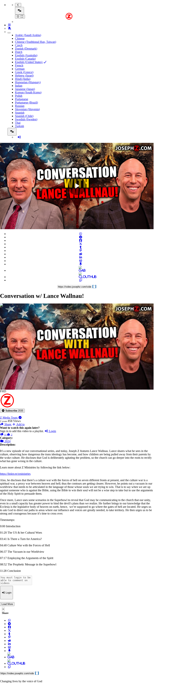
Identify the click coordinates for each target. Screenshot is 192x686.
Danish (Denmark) (26, 48)
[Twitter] (80, 243)
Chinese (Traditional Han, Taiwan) (35, 41)
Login (52, 431)
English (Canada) (25, 58)
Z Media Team (9, 417)
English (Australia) (26, 55)
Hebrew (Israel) (24, 75)
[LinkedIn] (80, 257)
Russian (19, 105)
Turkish (19, 126)
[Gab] (80, 270)
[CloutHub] (80, 276)
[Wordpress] (80, 260)
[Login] (19, 137)
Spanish (19, 112)
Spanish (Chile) (24, 116)
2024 (7, 441)
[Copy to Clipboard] (80, 280)
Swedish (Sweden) (26, 119)
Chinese (20, 38)
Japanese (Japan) (25, 89)
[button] (12, 411)
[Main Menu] (19, 11)
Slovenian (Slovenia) (27, 109)
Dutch (18, 52)
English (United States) (29, 62)
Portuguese (21, 99)
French (19, 65)
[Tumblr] (80, 247)
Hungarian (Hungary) (28, 82)
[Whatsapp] (80, 233)
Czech (18, 45)
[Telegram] (80, 237)
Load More (7, 604)
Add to (20, 424)
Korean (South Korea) (28, 92)
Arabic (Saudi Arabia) (28, 35)
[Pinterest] (80, 250)
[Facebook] (80, 240)
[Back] (18, 5)
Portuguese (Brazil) (26, 102)
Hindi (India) (22, 79)
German (20, 68)
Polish (18, 95)
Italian (18, 85)
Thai (17, 122)
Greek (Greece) (24, 72)
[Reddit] (80, 254)
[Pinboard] (80, 264)
